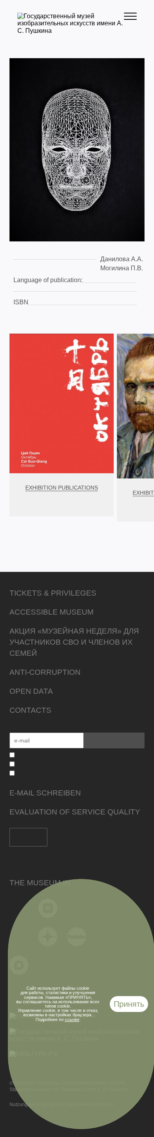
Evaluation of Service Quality (74, 812)
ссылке (72, 1019)
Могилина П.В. (121, 268)
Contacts (30, 710)
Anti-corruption (45, 672)
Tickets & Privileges (52, 593)
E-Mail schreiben (45, 793)
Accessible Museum (51, 612)
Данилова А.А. (121, 259)
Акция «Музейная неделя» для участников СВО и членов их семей (74, 642)
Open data (31, 691)
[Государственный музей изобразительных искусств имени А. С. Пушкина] (70, 30)
